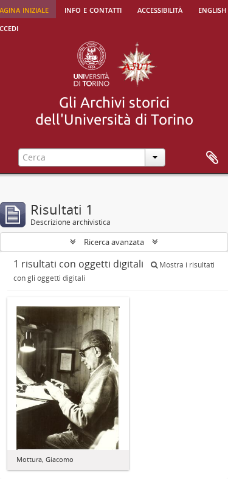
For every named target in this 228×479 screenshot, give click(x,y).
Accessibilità (159, 9)
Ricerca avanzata (114, 241)
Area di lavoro (212, 158)
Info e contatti (93, 9)
